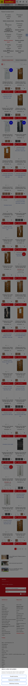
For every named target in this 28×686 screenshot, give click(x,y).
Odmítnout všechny (14, 683)
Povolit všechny (14, 676)
